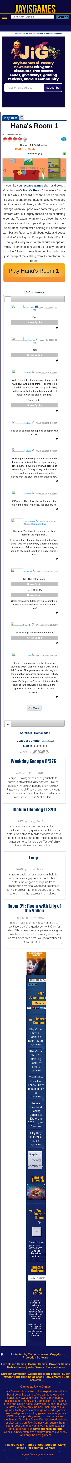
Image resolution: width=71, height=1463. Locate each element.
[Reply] (56, 329)
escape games (33, 185)
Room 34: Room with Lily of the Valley (34, 908)
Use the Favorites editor (36, 1253)
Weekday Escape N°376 (33, 761)
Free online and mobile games (37, 9)
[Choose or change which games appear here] (39, 1222)
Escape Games (55, 1367)
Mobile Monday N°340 (34, 809)
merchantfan (40, 524)
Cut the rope (36, 1373)
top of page (48, 741)
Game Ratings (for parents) (41, 1446)
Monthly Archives (37, 1269)
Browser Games (59, 1364)
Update (35, 707)
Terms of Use (34, 1444)
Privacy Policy (14, 1444)
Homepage (41, 733)
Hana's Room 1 (33, 190)
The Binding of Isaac (29, 1376)
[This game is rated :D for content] (64, 154)
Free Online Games (13, 1364)
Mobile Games (16, 1367)
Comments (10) (34, 153)
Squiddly (28, 571)
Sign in (27, 745)
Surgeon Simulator (13, 1373)
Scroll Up (26, 733)
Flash (31, 149)
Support (50, 1444)
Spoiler (38, 322)
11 (30, 773)
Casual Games (37, 1364)
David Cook (29, 307)
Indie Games (36, 1367)
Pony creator (52, 1376)
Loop (33, 857)
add (36, 1231)
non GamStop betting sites (51, 33)
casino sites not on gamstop (27, 33)
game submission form (48, 1428)
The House (52, 1373)
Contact (50, 1447)
